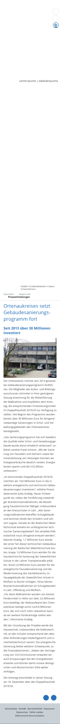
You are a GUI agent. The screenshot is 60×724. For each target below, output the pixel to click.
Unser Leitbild (10, 69)
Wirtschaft (34, 12)
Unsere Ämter (8, 19)
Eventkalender (30, 62)
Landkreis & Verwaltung (14, 23)
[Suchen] (56, 18)
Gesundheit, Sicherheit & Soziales (21, 30)
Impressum (49, 708)
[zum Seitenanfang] (54, 698)
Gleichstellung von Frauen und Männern (25, 41)
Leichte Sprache (27, 81)
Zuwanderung (10, 34)
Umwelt (6, 16)
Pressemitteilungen (13, 77)
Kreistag (4, 48)
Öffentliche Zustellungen (40, 77)
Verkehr (47, 5)
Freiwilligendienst (35, 66)
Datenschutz (22, 712)
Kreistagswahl (10, 55)
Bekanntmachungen (27, 37)
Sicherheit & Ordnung (14, 12)
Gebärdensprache (48, 81)
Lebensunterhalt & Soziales (26, 5)
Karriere (4, 59)
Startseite (8, 294)
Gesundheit (47, 12)
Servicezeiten (11, 708)
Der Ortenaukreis (12, 27)
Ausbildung (45, 62)
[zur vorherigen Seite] (46, 698)
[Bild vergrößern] (30, 358)
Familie (6, 9)
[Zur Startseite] (10, 90)
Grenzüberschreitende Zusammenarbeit (25, 44)
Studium (7, 66)
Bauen (6, 5)
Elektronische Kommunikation (29, 715)
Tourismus (8, 37)
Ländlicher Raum (29, 34)
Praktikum (19, 66)
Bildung (46, 30)
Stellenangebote (11, 62)
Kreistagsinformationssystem (19, 51)
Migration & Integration (25, 9)
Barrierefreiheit (35, 708)
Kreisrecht (43, 51)
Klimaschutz (46, 34)
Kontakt (22, 708)
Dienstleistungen (10, 1)
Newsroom (6, 73)
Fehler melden (36, 712)
